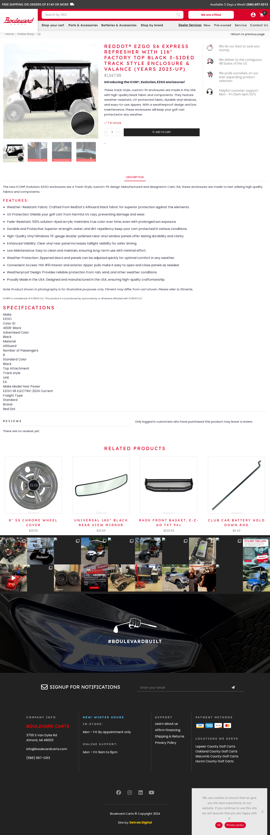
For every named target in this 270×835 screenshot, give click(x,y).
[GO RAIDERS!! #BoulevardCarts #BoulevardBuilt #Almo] (229, 577)
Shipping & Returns (169, 736)
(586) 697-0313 (38, 758)
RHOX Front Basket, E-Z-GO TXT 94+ (169, 522)
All (39, 34)
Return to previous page (248, 34)
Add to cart (163, 132)
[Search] (178, 15)
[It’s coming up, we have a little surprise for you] (40, 551)
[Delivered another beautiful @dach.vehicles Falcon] (94, 551)
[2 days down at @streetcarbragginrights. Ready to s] (121, 551)
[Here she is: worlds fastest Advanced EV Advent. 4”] (40, 577)
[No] (262, 812)
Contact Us (259, 25)
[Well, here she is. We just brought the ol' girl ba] (175, 577)
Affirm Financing (167, 730)
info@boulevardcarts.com (46, 749)
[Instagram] (130, 792)
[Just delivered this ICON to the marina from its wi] (148, 551)
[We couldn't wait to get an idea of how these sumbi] (148, 577)
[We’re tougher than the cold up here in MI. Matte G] (67, 551)
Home (10, 34)
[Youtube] (151, 792)
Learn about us (166, 723)
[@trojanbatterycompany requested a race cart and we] (13, 551)
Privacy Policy (165, 742)
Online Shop (25, 34)
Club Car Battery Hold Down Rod (236, 522)
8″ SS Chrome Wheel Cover (33, 522)
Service (241, 25)
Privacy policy (235, 825)
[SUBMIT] (233, 687)
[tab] (135, 177)
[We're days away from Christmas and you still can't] (256, 551)
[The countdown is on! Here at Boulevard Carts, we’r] (202, 577)
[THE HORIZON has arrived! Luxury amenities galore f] (256, 577)
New (207, 25)
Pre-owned (222, 25)
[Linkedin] (140, 792)
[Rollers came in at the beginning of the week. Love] (67, 577)
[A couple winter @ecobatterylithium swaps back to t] (202, 551)
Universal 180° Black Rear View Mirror (101, 522)
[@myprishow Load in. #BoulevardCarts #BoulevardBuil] (13, 577)
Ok (219, 825)
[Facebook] (119, 792)
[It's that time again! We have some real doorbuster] (94, 577)
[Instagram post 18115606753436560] (229, 551)
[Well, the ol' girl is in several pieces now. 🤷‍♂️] (121, 577)
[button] (253, 15)
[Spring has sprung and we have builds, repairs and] (175, 551)
